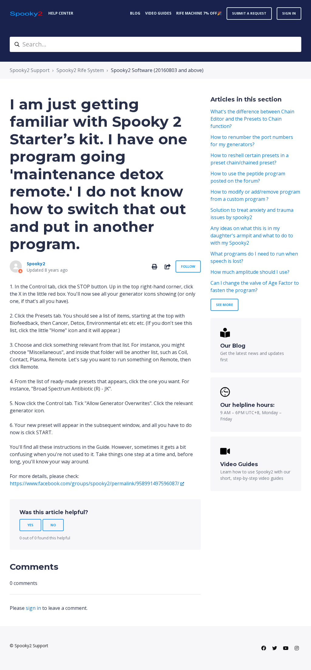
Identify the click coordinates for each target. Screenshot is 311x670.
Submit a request (249, 13)
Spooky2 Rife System (80, 70)
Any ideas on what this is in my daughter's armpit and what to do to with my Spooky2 (251, 235)
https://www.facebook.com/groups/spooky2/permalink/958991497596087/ (94, 483)
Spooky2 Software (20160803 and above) (157, 70)
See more (224, 304)
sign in (33, 608)
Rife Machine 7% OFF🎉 (199, 13)
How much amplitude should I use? (249, 272)
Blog (135, 13)
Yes (30, 525)
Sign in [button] (289, 13)
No (53, 525)
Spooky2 (36, 263)
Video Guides (158, 13)
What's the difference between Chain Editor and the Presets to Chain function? (252, 118)
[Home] (26, 13)
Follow (188, 266)
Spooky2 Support (30, 70)
